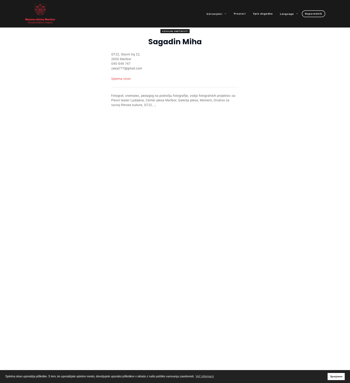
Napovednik (313, 13)
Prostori (240, 14)
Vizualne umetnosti (175, 31)
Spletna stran (121, 79)
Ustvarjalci (214, 13)
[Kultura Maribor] (40, 13)
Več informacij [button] (205, 376)
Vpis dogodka (263, 14)
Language (287, 13)
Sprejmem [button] (336, 376)
